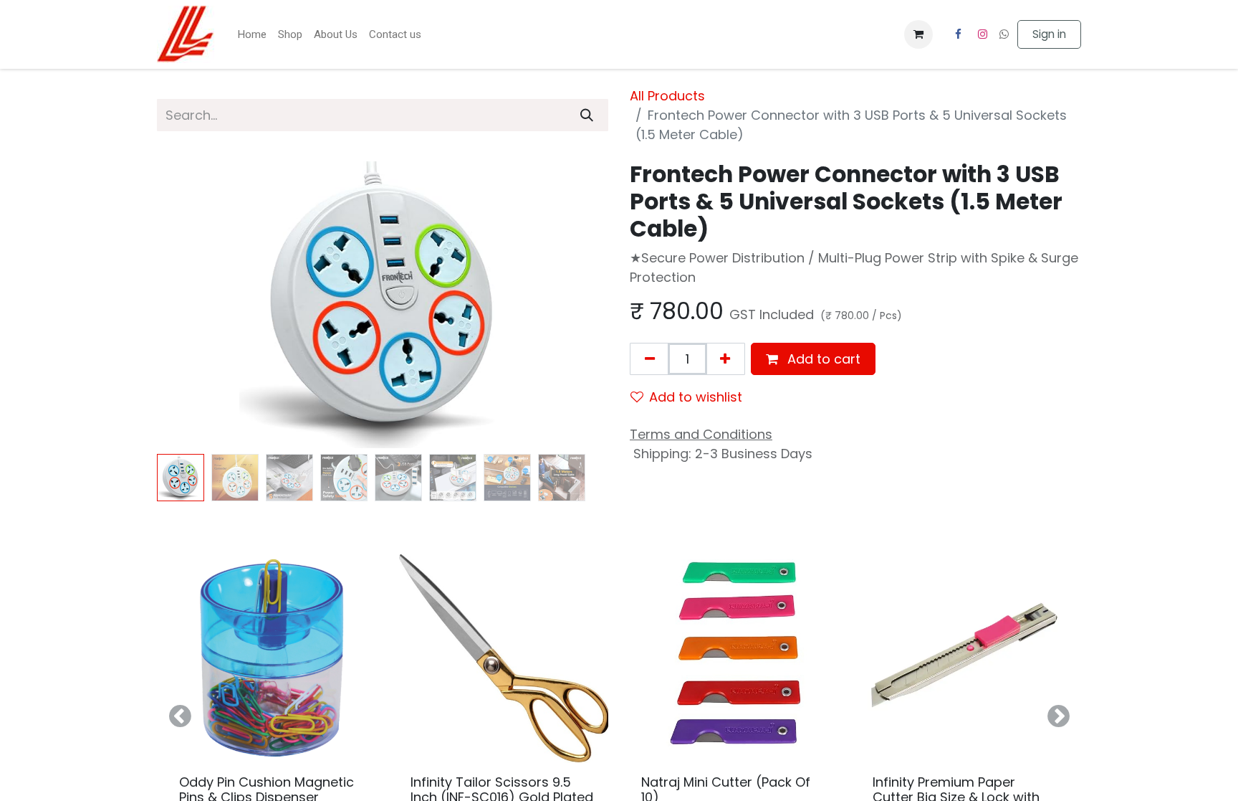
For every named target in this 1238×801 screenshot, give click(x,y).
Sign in (1049, 34)
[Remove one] (650, 359)
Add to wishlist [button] (695, 397)
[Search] (586, 115)
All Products (667, 96)
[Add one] (725, 359)
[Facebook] (958, 34)
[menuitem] (251, 35)
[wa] (1004, 34)
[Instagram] (983, 34)
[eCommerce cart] (918, 34)
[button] (191, 304)
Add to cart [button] (822, 359)
